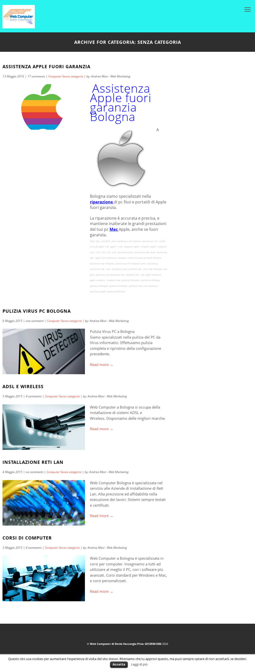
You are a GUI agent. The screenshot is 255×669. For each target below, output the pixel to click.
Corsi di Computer (27, 538)
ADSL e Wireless (23, 386)
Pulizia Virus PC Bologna (36, 311)
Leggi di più (139, 664)
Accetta (119, 664)
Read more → (101, 364)
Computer (55, 76)
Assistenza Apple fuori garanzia (46, 66)
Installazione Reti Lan (33, 462)
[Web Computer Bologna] (18, 26)
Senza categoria (72, 76)
